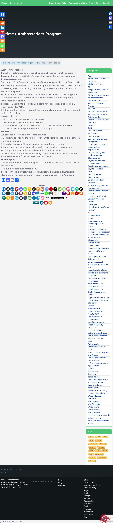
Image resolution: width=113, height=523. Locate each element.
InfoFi (90, 218)
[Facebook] (4, 189)
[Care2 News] (60, 189)
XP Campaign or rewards (99, 415)
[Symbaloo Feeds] (47, 189)
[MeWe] (34, 198)
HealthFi (91, 210)
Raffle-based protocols (98, 336)
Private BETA (93, 314)
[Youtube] (46, 203)
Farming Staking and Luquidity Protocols (97, 197)
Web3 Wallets (94, 412)
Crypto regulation (95, 169)
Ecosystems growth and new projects (98, 186)
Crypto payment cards (98, 166)
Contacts (62, 485)
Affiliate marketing (96, 84)
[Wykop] (42, 193)
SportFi (91, 368)
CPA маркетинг (94, 158)
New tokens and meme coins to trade (98, 274)
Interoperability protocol (99, 232)
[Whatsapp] (25, 189)
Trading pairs (93, 388)
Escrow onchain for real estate (98, 192)
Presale (91, 305)
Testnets (92, 374)
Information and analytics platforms (96, 222)
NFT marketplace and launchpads (97, 279)
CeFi (90, 128)
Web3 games (93, 401)
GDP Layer (92, 204)
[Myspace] (8, 193)
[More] (50, 203)
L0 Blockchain (94, 243)
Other (90, 294)
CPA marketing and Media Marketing (96, 153)
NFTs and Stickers (95, 283)
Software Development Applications (98, 364)
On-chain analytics (96, 286)
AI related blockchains (97, 100)
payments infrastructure (98, 297)
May (91, 454)
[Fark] (29, 193)
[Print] (81, 193)
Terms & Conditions (78, 3)
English (106, 3)
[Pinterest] (17, 189)
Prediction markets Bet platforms (98, 301)
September (102, 457)
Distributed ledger (96, 180)
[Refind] (38, 198)
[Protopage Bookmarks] (34, 193)
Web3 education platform (95, 397)
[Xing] (4, 198)
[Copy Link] (25, 193)
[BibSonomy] (55, 189)
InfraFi (90, 226)
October (92, 457)
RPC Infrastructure (96, 338)
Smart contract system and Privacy (98, 353)
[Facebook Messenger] (4, 193)
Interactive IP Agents (97, 229)
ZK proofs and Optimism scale (98, 422)
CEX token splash (95, 136)
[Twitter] (12, 193)
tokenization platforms (98, 379)
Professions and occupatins (95, 318)
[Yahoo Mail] (64, 193)
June (97, 450)
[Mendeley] (77, 193)
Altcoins (91, 109)
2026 (105, 437)
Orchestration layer (96, 292)
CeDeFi (91, 125)
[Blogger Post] (51, 193)
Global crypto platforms (98, 207)
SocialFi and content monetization (97, 359)
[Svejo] (42, 198)
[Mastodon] (21, 189)
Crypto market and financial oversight (96, 162)
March (105, 450)
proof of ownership (96, 322)
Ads (89, 76)
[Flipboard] (68, 193)
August (99, 440)
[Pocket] (68, 189)
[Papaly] (17, 198)
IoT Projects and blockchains (95, 238)
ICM (89, 212)
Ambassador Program (97, 111)
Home (7, 63)
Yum (48, 198)
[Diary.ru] (55, 193)
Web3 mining (93, 407)
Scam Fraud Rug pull (96, 347)
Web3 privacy (94, 409)
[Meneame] (12, 198)
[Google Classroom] (29, 189)
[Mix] (38, 189)
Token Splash (94, 377)
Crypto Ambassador (12, 3)
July (91, 450)
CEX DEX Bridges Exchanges (95, 132)
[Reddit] (2, 23)
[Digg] (42, 203)
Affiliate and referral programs (96, 80)
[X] (8, 189)
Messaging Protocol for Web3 (98, 266)
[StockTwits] (25, 198)
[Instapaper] (60, 193)
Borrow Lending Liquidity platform (98, 121)
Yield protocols (94, 418)
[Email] (30, 198)
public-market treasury (98, 333)
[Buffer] (81, 189)
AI (89, 87)
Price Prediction (95, 311)
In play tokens (94, 215)
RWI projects (93, 344)
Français (87, 496)
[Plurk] (42, 189)
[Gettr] (51, 189)
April (91, 440)
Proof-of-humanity (96, 330)
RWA (90, 341)
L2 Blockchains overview (98, 248)
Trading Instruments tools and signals (97, 383)
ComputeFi (93, 141)
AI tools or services (96, 103)
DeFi (90, 171)
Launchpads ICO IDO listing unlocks (97, 257)
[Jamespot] (72, 193)
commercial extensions (98, 139)
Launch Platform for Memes (96, 252)
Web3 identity (94, 404)
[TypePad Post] (21, 198)
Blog (51, 3)
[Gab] (77, 189)
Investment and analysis (98, 234)
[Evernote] (64, 189)
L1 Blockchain (93, 245)
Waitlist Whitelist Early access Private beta (97, 391)
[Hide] (1, 54)
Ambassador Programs (25, 63)
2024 (91, 437)
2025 (98, 437)
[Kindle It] (34, 189)
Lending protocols (96, 262)
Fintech (91, 201)
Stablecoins (93, 371)
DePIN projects (94, 174)
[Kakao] (8, 198)
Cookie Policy (61, 3)
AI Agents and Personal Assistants (98, 91)
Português (88, 501)
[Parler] (21, 193)
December (93, 444)
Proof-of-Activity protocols (95, 326)
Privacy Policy (95, 3)
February (103, 444)
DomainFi (92, 182)
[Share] (110, 27)
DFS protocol (93, 177)
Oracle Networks (95, 289)
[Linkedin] (12, 189)
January (92, 447)
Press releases (94, 308)
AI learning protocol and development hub (98, 96)
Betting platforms (95, 117)
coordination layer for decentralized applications (97, 147)
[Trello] (38, 193)
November (99, 454)
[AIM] (47, 193)
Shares (91, 349)
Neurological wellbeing (97, 270)
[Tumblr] (17, 193)
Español (87, 498)
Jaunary (101, 447)
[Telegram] (72, 189)
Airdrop (91, 106)
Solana (92, 461)
